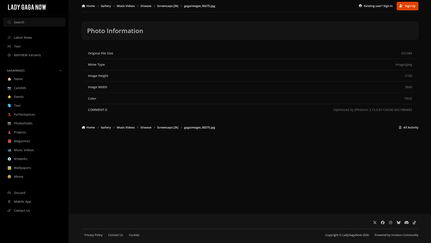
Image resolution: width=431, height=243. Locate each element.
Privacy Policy (93, 235)
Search (19, 22)
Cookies (134, 235)
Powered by (396, 235)
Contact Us (115, 235)
